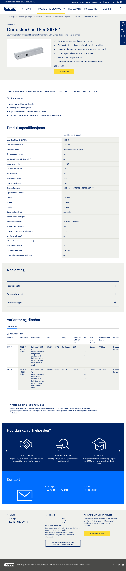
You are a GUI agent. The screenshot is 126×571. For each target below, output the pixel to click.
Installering (90, 9)
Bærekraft (75, 2)
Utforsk (26, 9)
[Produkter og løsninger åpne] (64, 8)
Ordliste (81, 564)
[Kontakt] (123, 36)
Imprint (87, 564)
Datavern (52, 564)
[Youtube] (121, 2)
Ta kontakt (50, 515)
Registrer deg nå (97, 533)
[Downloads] (123, 42)
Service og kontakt (92, 91)
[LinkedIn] (118, 2)
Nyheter (82, 2)
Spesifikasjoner (34, 91)
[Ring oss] (123, 30)
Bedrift (88, 2)
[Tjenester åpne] (112, 8)
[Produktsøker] (123, 24)
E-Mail (14, 413)
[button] (106, 2)
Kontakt (11, 515)
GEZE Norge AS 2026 (23, 564)
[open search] (121, 9)
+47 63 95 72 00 (56, 490)
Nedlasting (50, 91)
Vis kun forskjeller (16, 334)
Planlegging (74, 9)
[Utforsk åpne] (32, 8)
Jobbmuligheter (96, 2)
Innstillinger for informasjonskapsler (67, 564)
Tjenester (106, 9)
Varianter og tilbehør (69, 91)
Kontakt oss (64, 72)
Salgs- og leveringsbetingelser (39, 564)
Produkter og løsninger (49, 9)
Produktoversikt (15, 91)
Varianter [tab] (12, 326)
